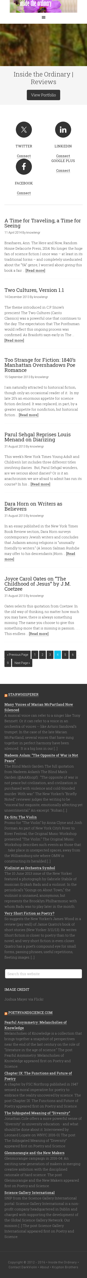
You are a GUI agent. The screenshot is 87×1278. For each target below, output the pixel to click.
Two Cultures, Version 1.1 (34, 290)
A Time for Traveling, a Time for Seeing (42, 223)
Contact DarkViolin (23, 1267)
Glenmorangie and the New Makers (34, 1152)
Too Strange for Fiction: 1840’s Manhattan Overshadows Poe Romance (40, 364)
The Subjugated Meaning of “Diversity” (37, 1113)
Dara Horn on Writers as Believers (33, 506)
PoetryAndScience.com (30, 1012)
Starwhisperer (23, 694)
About (44, 1267)
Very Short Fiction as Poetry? (29, 913)
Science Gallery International (29, 1192)
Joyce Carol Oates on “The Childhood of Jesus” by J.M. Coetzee (37, 583)
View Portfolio (43, 94)
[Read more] (35, 270)
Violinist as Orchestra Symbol (29, 868)
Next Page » (22, 663)
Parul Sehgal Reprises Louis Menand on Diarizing (37, 437)
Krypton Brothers (65, 1267)
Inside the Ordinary (43, 6)
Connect (24, 156)
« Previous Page (17, 654)
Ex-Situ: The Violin (20, 817)
